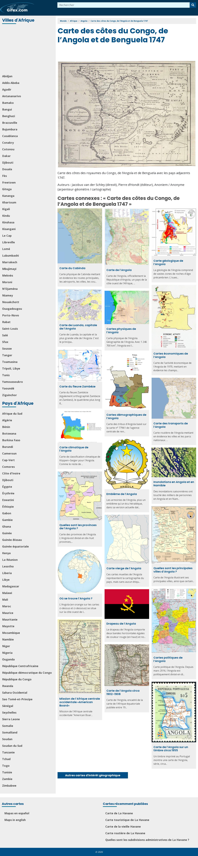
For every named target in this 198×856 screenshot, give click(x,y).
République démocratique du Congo (27, 672)
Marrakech (9, 262)
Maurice (7, 613)
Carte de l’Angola (119, 270)
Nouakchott (10, 302)
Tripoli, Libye (11, 368)
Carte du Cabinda (72, 268)
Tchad (6, 759)
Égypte (7, 486)
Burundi (7, 447)
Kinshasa (8, 222)
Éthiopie (8, 506)
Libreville (8, 242)
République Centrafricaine (20, 666)
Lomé (6, 249)
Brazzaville (9, 123)
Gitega (7, 189)
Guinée (7, 533)
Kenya (6, 553)
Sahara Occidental (14, 692)
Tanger (7, 355)
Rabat (6, 322)
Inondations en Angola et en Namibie (173, 483)
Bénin (6, 427)
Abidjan (7, 76)
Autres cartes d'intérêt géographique (92, 775)
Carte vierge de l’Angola (123, 568)
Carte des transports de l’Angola (170, 425)
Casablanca (10, 136)
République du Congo (17, 679)
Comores (8, 467)
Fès (4, 176)
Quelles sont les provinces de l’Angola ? (78, 526)
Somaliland (9, 732)
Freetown (9, 182)
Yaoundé (8, 388)
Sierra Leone (11, 719)
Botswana (9, 433)
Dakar (6, 156)
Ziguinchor (9, 395)
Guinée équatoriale (15, 546)
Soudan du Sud (12, 746)
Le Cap (7, 235)
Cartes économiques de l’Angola (170, 355)
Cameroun (9, 453)
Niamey (7, 295)
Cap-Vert (8, 460)
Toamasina (9, 362)
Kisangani (9, 229)
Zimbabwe (9, 785)
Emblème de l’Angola (121, 494)
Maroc (6, 606)
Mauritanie (9, 619)
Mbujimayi (9, 269)
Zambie (7, 779)
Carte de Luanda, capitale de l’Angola (78, 326)
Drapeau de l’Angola (121, 624)
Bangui (7, 109)
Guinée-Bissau (12, 540)
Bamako (8, 103)
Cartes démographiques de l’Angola (126, 416)
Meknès (7, 275)
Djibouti (7, 162)
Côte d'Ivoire (11, 473)
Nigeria (7, 653)
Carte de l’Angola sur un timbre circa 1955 (170, 748)
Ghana (6, 526)
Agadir (6, 89)
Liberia (7, 573)
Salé (5, 335)
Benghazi (8, 116)
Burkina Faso (11, 440)
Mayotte (8, 626)
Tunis (6, 375)
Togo (6, 765)
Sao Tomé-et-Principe (17, 699)
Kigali (6, 209)
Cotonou (8, 149)
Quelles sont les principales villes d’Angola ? (172, 569)
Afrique (73, 21)
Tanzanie (8, 752)
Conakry (8, 142)
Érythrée (8, 493)
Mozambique (11, 633)
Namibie (8, 639)
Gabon (6, 513)
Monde (63, 21)
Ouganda (8, 659)
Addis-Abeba (10, 83)
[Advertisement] (28, 49)
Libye (6, 579)
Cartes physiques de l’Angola (121, 330)
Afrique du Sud (12, 413)
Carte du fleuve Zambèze (77, 386)
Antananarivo (11, 96)
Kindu (6, 216)
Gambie (7, 520)
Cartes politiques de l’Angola (168, 659)
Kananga (8, 196)
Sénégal (7, 706)
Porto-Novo (10, 315)
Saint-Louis (10, 328)
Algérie (7, 420)
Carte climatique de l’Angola (73, 449)
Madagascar (10, 586)
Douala (7, 169)
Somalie (7, 726)
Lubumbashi (10, 255)
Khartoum (9, 202)
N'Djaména (10, 289)
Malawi (7, 593)
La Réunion (10, 560)
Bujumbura (9, 129)
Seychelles (9, 712)
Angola (84, 21)
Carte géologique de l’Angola (168, 262)
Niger (6, 646)
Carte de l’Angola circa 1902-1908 (123, 692)
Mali (5, 599)
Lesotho (8, 566)
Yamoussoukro (12, 382)
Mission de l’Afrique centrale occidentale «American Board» (79, 702)
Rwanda (7, 686)
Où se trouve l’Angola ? (75, 598)
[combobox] (123, 5)
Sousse (7, 348)
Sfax (5, 342)
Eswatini (8, 500)
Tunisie (7, 772)
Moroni (7, 282)
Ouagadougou (12, 309)
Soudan (7, 739)
